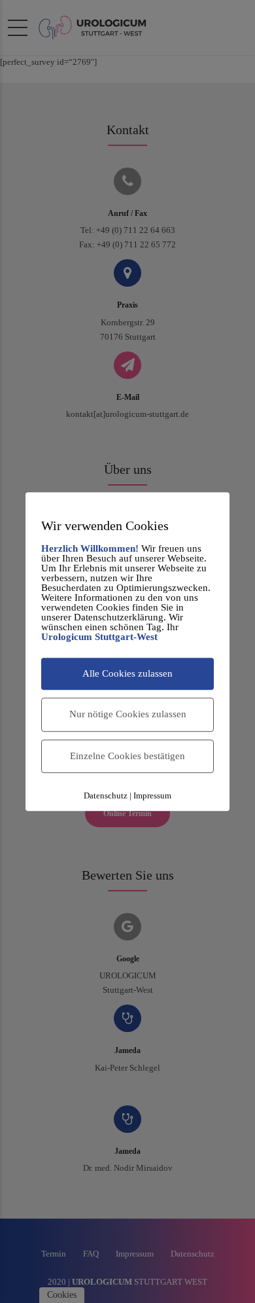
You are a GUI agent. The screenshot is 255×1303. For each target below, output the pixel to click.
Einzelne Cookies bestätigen (127, 756)
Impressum (152, 795)
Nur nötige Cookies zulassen (127, 714)
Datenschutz (106, 795)
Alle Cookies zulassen (127, 673)
